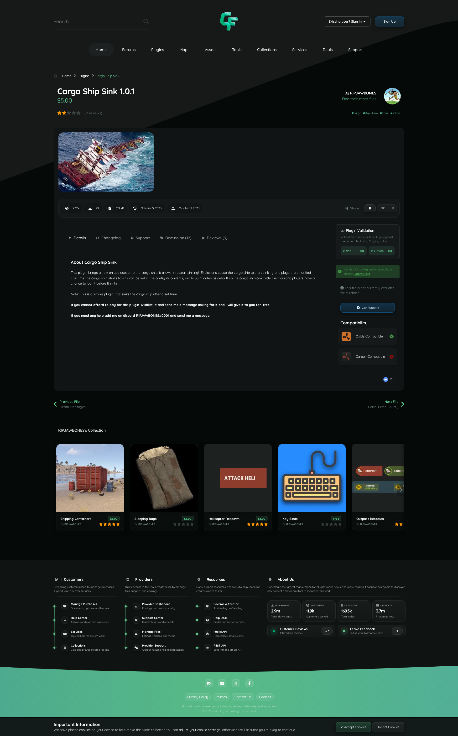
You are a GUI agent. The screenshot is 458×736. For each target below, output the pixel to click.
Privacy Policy (197, 697)
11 (393, 208)
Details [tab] (80, 237)
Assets (211, 49)
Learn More (362, 273)
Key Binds (290, 519)
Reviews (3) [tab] (217, 237)
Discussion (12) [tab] (178, 237)
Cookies (265, 697)
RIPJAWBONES (363, 93)
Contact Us (242, 697)
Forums (129, 49)
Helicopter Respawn (223, 519)
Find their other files (359, 98)
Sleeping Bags (146, 519)
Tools (237, 49)
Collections (267, 49)
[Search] (146, 21)
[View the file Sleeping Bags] (164, 478)
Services (299, 49)
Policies (221, 697)
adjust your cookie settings (199, 730)
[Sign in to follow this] (370, 208)
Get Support (370, 308)
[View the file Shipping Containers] (90, 478)
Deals (328, 49)
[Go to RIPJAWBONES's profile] (392, 96)
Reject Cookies (388, 727)
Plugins (157, 49)
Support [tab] (143, 237)
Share (353, 208)
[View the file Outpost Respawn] (386, 478)
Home (101, 49)
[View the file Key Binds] (312, 478)
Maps (184, 49)
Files (134, 21)
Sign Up (390, 21)
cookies (85, 730)
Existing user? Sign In (346, 21)
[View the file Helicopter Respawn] (238, 478)
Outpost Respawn (370, 519)
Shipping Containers (76, 519)
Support (355, 49)
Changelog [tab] (111, 237)
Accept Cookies (354, 727)
